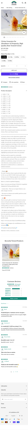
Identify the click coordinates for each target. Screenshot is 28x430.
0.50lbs (4, 61)
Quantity (3, 66)
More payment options (14, 77)
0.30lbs (23, 57)
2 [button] (13, 372)
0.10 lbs (4, 57)
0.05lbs (10, 61)
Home (2, 7)
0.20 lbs (17, 57)
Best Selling (9, 7)
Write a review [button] (14, 298)
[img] (4, 307)
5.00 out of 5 (17, 284)
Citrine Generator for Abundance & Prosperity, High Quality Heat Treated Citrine (10, 264)
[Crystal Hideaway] (14, 3)
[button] (4, 87)
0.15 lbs (10, 57)
